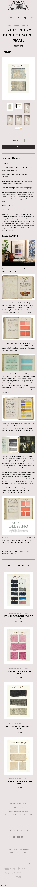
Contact (15, 849)
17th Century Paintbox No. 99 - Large (18, 782)
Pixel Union (18, 863)
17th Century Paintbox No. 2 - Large (18, 727)
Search (9, 849)
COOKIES (18, 852)
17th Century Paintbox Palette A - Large (18, 617)
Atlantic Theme (9, 863)
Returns (11, 852)
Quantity (15, 140)
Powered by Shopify (26, 863)
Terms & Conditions (24, 849)
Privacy (25, 852)
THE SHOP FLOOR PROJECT (18, 613)
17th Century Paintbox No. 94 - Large (18, 672)
